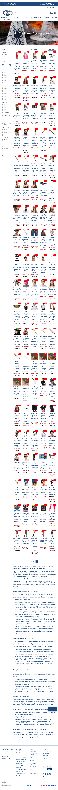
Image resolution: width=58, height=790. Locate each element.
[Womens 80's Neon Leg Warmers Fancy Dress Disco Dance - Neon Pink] (49, 525)
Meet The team (19, 771)
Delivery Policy (19, 763)
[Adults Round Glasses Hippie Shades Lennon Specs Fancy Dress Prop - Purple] (23, 100)
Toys (10, 17)
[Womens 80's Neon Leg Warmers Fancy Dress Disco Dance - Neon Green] (51, 525)
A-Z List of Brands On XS (21, 759)
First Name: (46, 753)
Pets (14, 17)
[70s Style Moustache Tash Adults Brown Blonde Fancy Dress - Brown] (33, 499)
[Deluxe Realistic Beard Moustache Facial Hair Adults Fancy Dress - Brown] (27, 152)
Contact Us (18, 752)
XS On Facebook (20, 775)
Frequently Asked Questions (20, 766)
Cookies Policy (5, 756)
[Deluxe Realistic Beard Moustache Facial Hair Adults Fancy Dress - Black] (24, 152)
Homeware (4, 17)
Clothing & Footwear (35, 17)
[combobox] (32, 13)
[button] (34, 471)
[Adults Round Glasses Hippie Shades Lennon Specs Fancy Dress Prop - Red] (24, 100)
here (27, 734)
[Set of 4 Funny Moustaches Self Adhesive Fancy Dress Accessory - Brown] (17, 276)
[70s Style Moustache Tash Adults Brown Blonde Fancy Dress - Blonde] (35, 499)
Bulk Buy (3, 19)
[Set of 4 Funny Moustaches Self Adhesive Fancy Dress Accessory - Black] (16, 276)
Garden (19, 17)
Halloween (46, 17)
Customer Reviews (20, 761)
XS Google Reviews (20, 773)
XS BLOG (18, 778)
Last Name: (46, 758)
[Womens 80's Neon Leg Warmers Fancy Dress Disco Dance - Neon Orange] (54, 525)
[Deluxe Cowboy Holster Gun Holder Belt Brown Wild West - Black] (52, 475)
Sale (8, 19)
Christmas (54, 17)
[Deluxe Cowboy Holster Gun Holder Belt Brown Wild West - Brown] (51, 475)
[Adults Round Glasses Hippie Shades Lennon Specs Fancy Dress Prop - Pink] (28, 100)
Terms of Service (6, 758)
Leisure (25, 17)
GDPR (3, 754)
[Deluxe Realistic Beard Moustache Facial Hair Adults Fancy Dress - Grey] (25, 152)
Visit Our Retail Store (21, 757)
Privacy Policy (5, 751)
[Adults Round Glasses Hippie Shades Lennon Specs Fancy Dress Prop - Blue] (26, 100)
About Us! (18, 755)
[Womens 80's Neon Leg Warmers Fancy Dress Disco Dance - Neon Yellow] (52, 525)
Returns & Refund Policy (21, 769)
